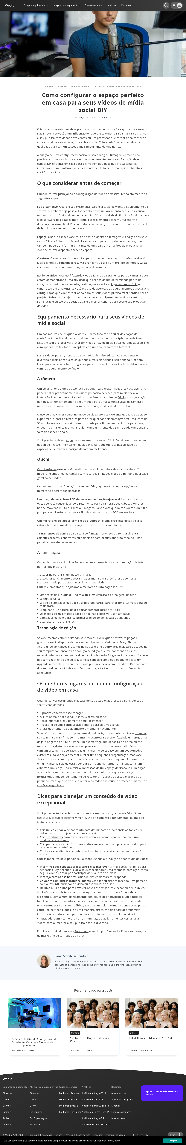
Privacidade (46, 1135)
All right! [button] (172, 1140)
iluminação (50, 552)
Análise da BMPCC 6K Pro (95, 1105)
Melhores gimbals (68, 1105)
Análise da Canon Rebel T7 (96, 1124)
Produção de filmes (81, 86)
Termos (32, 1135)
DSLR (121, 397)
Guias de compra (93, 5)
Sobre (59, 1135)
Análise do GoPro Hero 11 (95, 1111)
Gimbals (7, 1111)
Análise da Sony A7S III (94, 1093)
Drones (7, 1105)
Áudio (6, 1118)
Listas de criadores (121, 1111)
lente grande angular (72, 427)
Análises (111, 5)
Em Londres (36, 1111)
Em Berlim (35, 1124)
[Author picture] (44, 961)
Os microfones (47, 469)
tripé (69, 440)
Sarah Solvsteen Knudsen (72, 956)
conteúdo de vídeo (94, 355)
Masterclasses (118, 1118)
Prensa (69, 1135)
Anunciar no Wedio (116, 1135)
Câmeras (7, 1093)
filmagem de (118, 155)
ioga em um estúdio (124, 284)
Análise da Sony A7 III (93, 1118)
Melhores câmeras (69, 1093)
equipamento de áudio (64, 368)
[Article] (34, 1013)
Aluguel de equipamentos (67, 5)
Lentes (6, 1099)
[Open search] (166, 5)
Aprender (62, 86)
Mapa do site (83, 1135)
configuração (69, 155)
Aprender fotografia (122, 1099)
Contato (97, 1135)
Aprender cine (118, 1093)
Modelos (116, 1105)
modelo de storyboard (54, 840)
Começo (49, 86)
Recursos (116, 1086)
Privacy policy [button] (113, 1140)
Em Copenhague (38, 1118)
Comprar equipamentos (36, 5)
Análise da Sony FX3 (92, 1099)
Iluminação (8, 1124)
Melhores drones (68, 1099)
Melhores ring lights (70, 1111)
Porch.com (81, 931)
